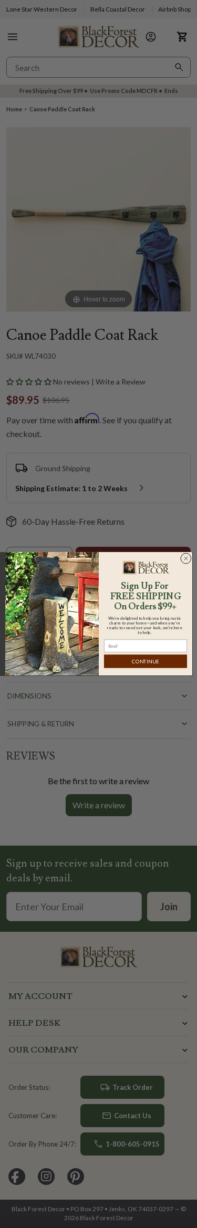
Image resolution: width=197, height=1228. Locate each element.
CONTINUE (145, 661)
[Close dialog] (185, 558)
